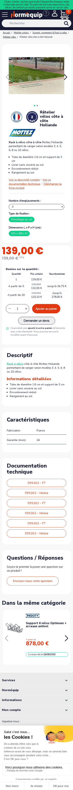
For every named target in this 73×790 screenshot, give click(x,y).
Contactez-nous (48, 10)
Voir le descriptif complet (24, 180)
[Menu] (5, 15)
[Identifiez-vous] (54, 13)
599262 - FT (36, 483)
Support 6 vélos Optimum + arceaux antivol (46, 624)
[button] (65, 77)
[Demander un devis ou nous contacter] (47, 15)
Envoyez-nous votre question (32, 581)
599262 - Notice (36, 493)
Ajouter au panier (46, 309)
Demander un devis (36, 321)
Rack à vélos (15, 364)
